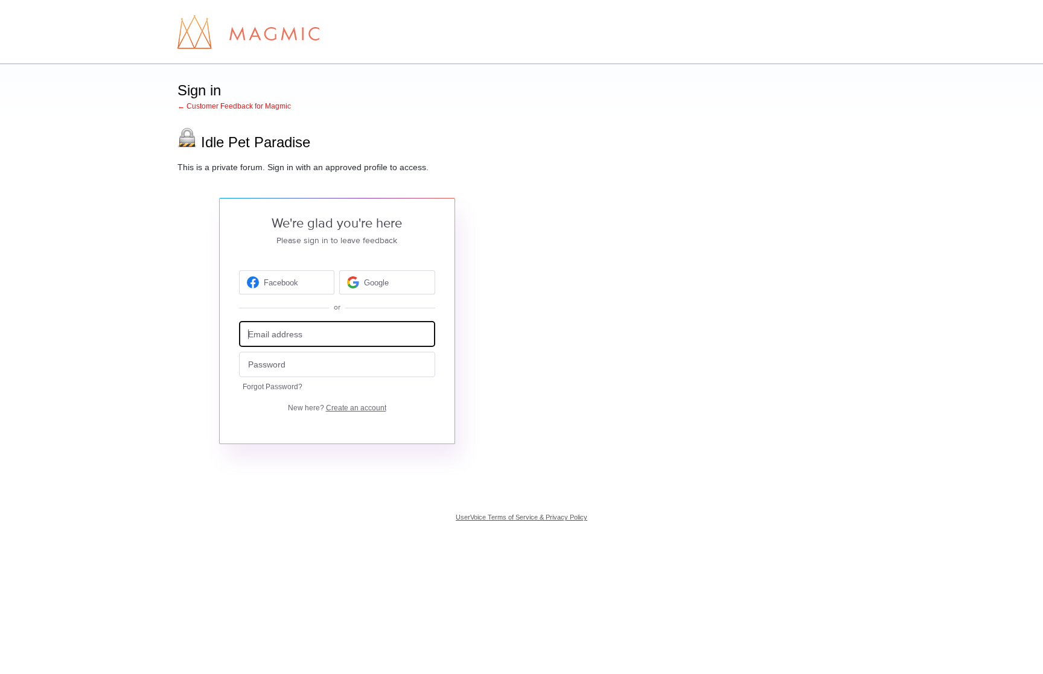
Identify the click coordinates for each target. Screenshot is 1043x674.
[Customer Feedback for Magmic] (248, 32)
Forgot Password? (272, 387)
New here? (337, 408)
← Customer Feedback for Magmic (234, 106)
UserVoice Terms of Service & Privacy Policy (521, 517)
